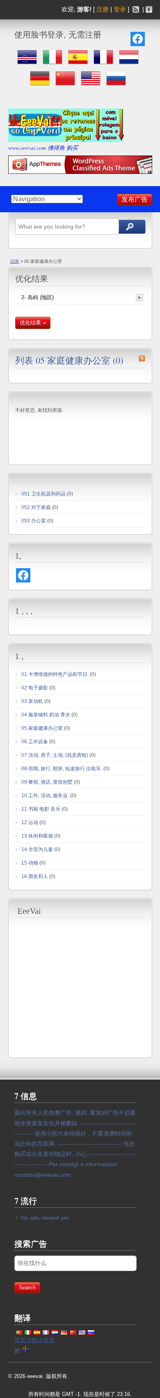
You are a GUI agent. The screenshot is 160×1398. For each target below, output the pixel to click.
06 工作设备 (34, 742)
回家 (14, 261)
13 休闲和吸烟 (37, 836)
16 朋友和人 (34, 876)
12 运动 (29, 822)
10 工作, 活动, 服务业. (45, 795)
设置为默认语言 (34, 1340)
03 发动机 (32, 701)
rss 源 (136, 9)
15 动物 (29, 863)
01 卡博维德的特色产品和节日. (55, 674)
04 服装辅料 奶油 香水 (45, 715)
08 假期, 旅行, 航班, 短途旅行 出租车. (61, 768)
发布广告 (134, 199)
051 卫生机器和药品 (43, 494)
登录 (120, 9)
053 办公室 (33, 521)
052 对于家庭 (36, 507)
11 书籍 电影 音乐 (40, 809)
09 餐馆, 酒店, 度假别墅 (47, 782)
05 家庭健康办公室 (42, 728)
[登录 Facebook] (137, 39)
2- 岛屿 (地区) (37, 297)
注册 (102, 9)
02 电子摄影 (34, 688)
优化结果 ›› (33, 323)
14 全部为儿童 (37, 849)
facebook (149, 9)
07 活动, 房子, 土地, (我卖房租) (54, 755)
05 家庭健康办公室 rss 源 (142, 358)
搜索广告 (130, 227)
